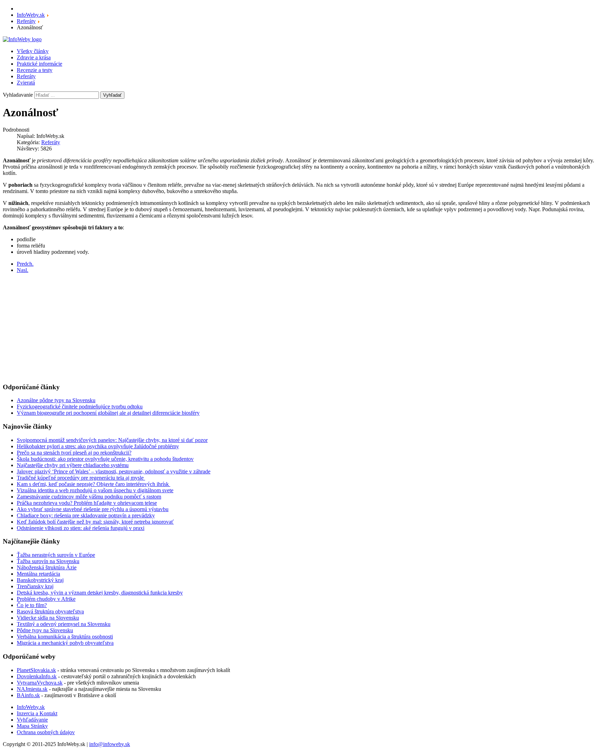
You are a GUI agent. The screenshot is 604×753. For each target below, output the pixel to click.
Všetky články (33, 51)
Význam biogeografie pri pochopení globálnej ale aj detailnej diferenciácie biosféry (108, 413)
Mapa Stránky (32, 726)
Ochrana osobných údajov (46, 732)
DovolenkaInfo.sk (37, 676)
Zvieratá (26, 83)
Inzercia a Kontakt (37, 713)
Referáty (26, 76)
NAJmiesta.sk (32, 689)
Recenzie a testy (34, 70)
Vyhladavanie (18, 95)
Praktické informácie (39, 64)
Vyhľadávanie (32, 720)
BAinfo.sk (28, 695)
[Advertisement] (212, 328)
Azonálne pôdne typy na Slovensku (56, 400)
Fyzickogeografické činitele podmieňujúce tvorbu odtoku (80, 406)
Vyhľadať (112, 95)
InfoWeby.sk (31, 707)
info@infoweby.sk (109, 744)
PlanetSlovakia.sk (36, 670)
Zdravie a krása (34, 57)
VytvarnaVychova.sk (40, 683)
